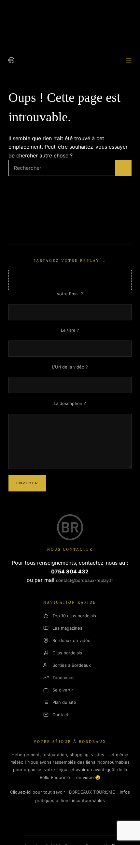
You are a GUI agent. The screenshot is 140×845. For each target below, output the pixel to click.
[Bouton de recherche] (123, 168)
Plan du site (64, 702)
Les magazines (67, 628)
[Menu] (129, 60)
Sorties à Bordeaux (71, 665)
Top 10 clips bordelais (74, 615)
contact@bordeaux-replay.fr (84, 580)
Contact (60, 714)
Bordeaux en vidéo (71, 640)
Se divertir (62, 689)
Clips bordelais (67, 652)
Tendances (63, 677)
